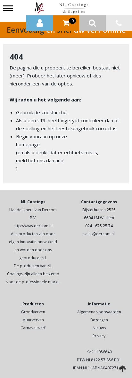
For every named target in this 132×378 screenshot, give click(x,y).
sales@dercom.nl (99, 234)
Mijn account (39, 23)
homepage (28, 144)
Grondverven (33, 312)
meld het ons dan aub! (40, 160)
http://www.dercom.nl (33, 226)
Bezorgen (99, 320)
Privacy (99, 336)
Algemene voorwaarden (99, 312)
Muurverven (33, 320)
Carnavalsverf (33, 328)
